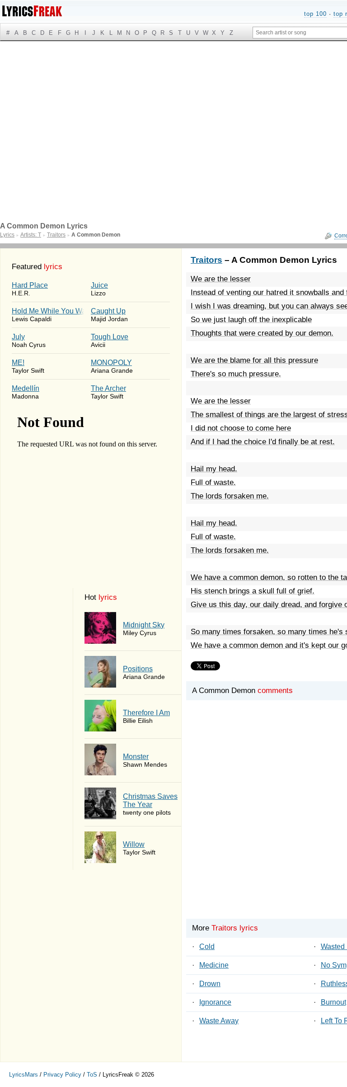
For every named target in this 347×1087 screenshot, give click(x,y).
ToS (92, 1074)
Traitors (206, 260)
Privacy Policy (62, 1074)
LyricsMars (23, 1074)
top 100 (315, 13)
